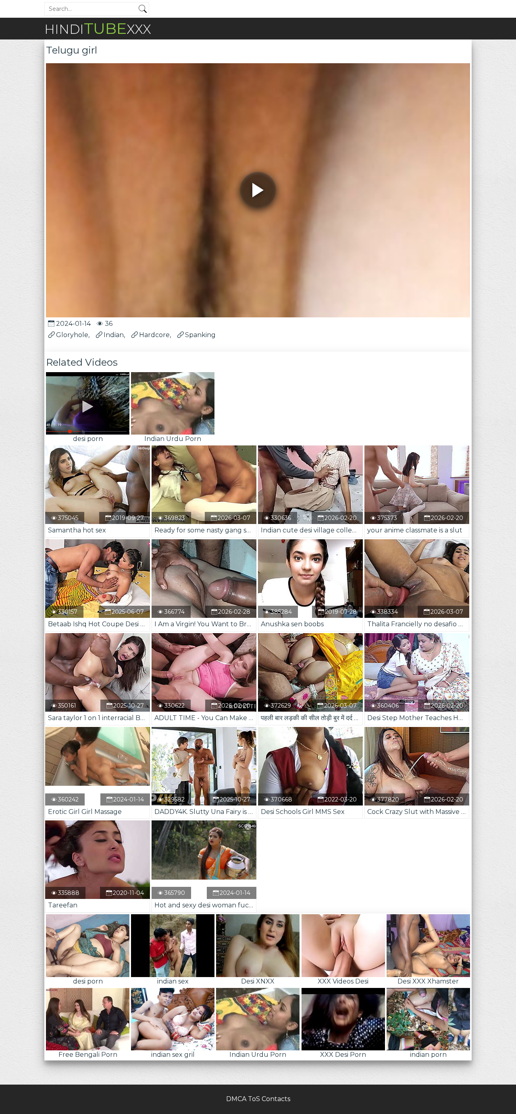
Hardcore (154, 335)
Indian (114, 335)
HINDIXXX (97, 28)
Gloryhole (72, 335)
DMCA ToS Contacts (258, 1099)
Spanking (200, 335)
